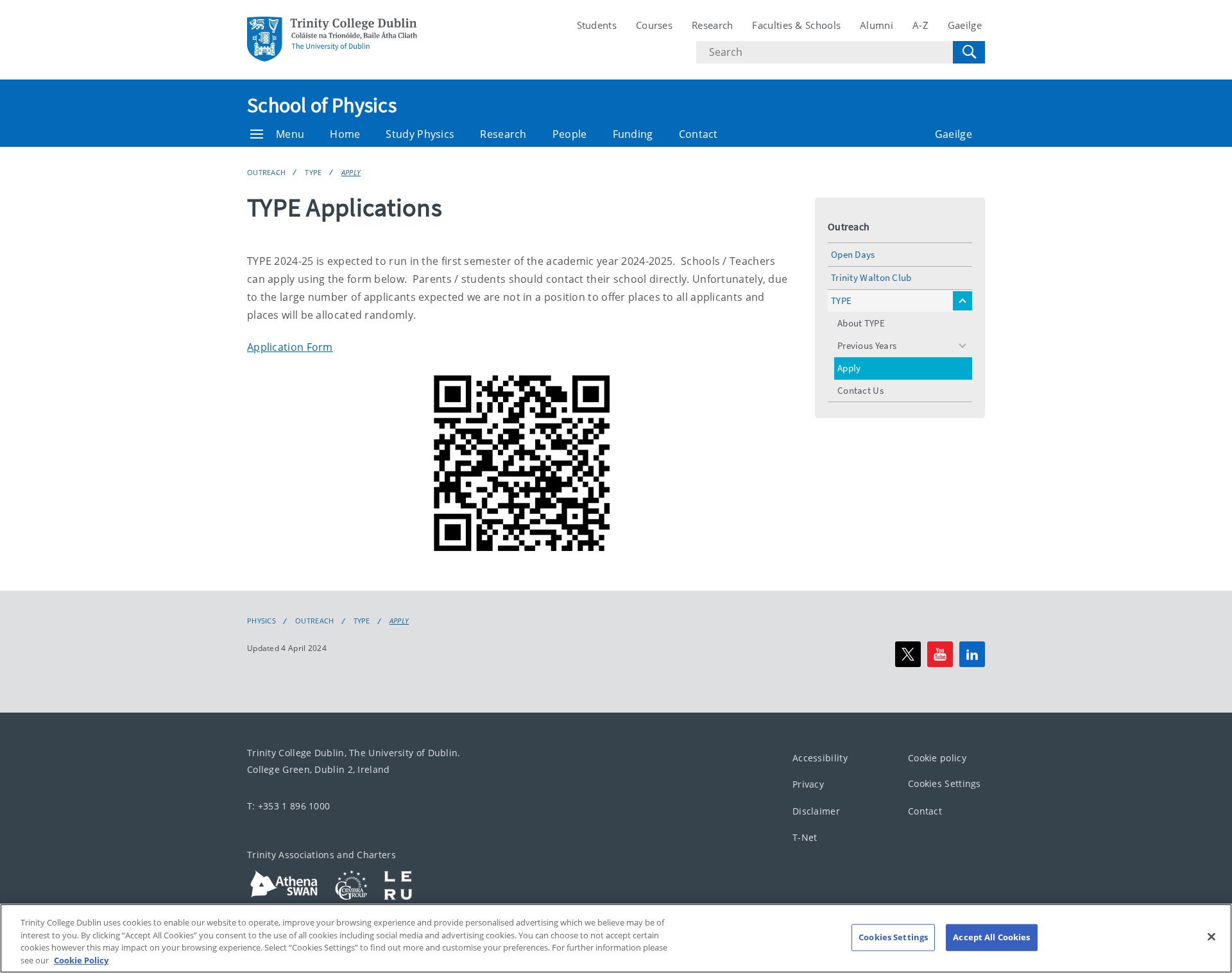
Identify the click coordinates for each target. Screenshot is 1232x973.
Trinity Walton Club (871, 277)
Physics (261, 620)
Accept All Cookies (991, 937)
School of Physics (322, 105)
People (569, 134)
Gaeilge (965, 25)
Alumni (876, 25)
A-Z (920, 25)
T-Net (804, 837)
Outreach (266, 172)
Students (597, 25)
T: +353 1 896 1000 (288, 806)
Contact (698, 134)
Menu (290, 134)
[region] (616, 938)
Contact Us (860, 390)
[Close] (1211, 936)
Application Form (290, 347)
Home (345, 134)
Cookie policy (937, 758)
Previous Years (866, 345)
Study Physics (420, 134)
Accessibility (820, 758)
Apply (351, 172)
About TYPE (861, 323)
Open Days (853, 254)
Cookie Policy (81, 959)
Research (712, 25)
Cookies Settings (944, 783)
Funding (633, 134)
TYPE (313, 172)
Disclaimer (816, 811)
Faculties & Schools (796, 25)
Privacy (808, 784)
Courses (654, 25)
